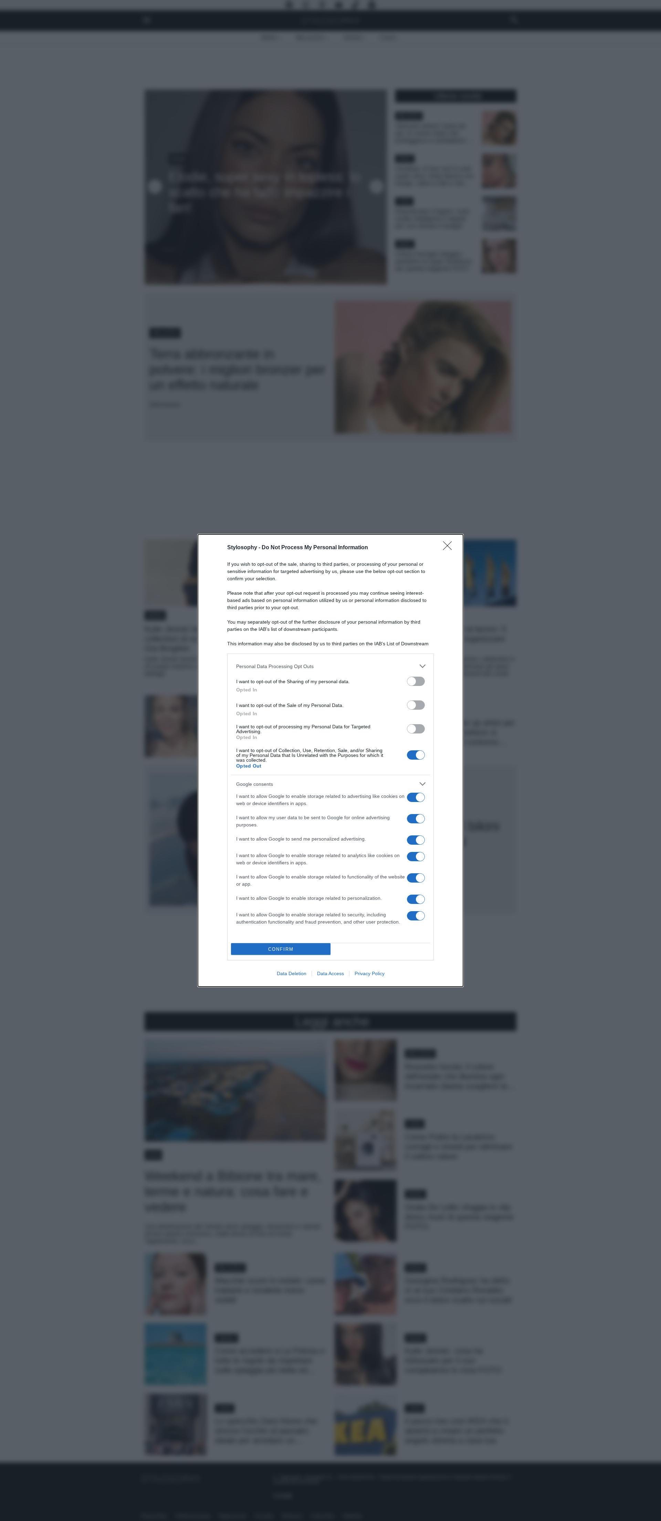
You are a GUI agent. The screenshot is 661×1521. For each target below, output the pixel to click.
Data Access (330, 973)
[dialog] (330, 760)
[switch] (416, 681)
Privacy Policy (370, 973)
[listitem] (330, 666)
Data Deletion (291, 973)
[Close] (449, 547)
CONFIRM (281, 949)
